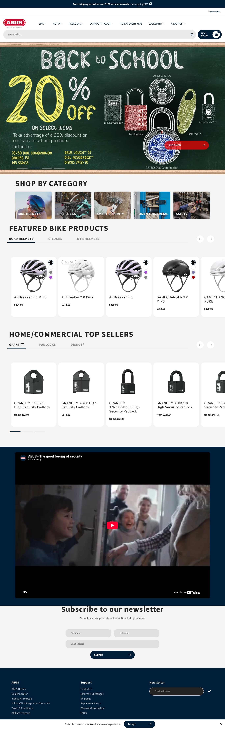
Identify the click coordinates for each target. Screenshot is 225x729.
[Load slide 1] (22, 168)
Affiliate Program (21, 713)
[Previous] (200, 239)
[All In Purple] (50, 277)
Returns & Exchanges (92, 694)
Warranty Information (93, 708)
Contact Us (86, 689)
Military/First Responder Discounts (31, 703)
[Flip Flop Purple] (193, 272)
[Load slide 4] (59, 168)
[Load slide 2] (34, 168)
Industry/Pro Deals (22, 698)
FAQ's (84, 713)
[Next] (210, 239)
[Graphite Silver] (50, 272)
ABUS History (19, 689)
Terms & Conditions (22, 708)
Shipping (86, 698)
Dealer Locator (20, 694)
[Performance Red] (193, 277)
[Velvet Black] (50, 262)
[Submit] (209, 691)
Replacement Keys (91, 703)
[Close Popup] (221, 724)
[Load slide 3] (47, 168)
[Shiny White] (50, 267)
